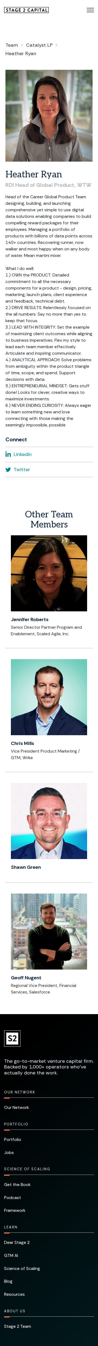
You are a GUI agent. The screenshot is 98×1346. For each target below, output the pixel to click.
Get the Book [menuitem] (17, 1184)
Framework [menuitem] (15, 1210)
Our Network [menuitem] (19, 1092)
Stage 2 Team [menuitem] (17, 1326)
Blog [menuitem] (8, 1281)
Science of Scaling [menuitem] (27, 1169)
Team (11, 45)
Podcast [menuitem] (12, 1197)
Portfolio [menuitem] (16, 1124)
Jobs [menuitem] (9, 1152)
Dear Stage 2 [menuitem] (17, 1242)
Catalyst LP (39, 45)
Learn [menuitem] (11, 1227)
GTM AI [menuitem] (11, 1255)
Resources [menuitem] (14, 1294)
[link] (26, 9)
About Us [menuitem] (15, 1311)
